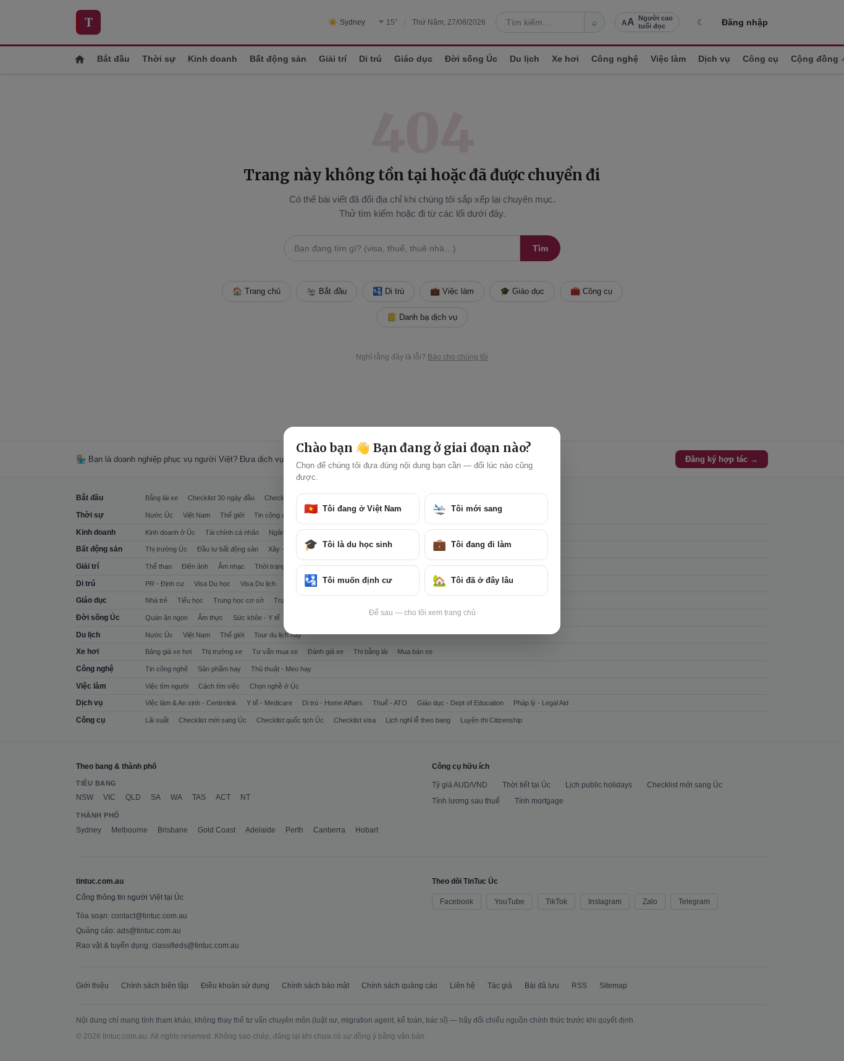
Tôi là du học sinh (348, 545)
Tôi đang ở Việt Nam (353, 509)
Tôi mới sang (467, 509)
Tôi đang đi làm (472, 545)
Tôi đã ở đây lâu (473, 580)
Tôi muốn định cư (348, 580)
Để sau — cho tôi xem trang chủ (422, 612)
